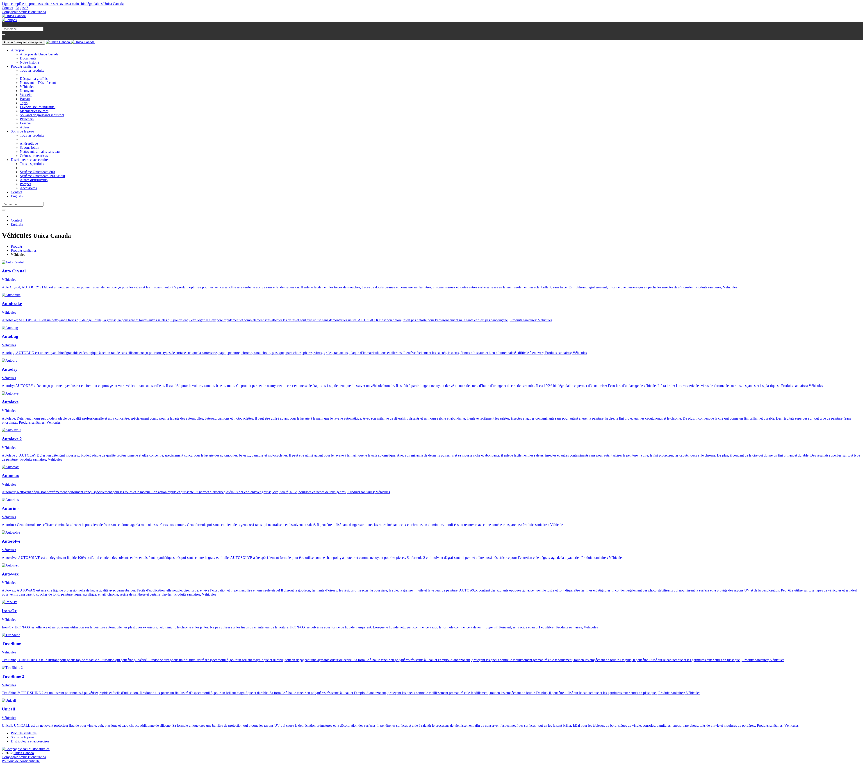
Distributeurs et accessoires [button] (30, 160)
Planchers (27, 119)
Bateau (25, 99)
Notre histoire (29, 62)
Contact (7, 8)
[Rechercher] (3, 34)
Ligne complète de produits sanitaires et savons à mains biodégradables (63, 4)
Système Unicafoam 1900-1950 (42, 176)
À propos (17, 50)
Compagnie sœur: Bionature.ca (24, 12)
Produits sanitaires (23, 250)
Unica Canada (24, 753)
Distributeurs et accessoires (30, 741)
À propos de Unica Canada (39, 54)
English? (22, 8)
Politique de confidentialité (21, 761)
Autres (24, 127)
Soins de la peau (22, 737)
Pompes (25, 184)
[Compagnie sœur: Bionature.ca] (26, 749)
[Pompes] (9, 20)
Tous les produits (32, 70)
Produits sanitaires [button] (23, 66)
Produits (17, 246)
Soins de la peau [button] (22, 131)
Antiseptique (29, 143)
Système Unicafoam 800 (37, 172)
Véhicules (27, 87)
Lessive (25, 123)
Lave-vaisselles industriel (37, 107)
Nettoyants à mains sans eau (40, 151)
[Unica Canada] (14, 16)
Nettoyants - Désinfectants (38, 82)
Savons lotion (29, 147)
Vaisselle (26, 95)
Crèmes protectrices (34, 156)
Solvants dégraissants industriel (42, 115)
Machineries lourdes (34, 111)
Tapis (23, 103)
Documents (28, 58)
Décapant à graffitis (34, 78)
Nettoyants (27, 91)
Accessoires (28, 188)
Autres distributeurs (34, 180)
